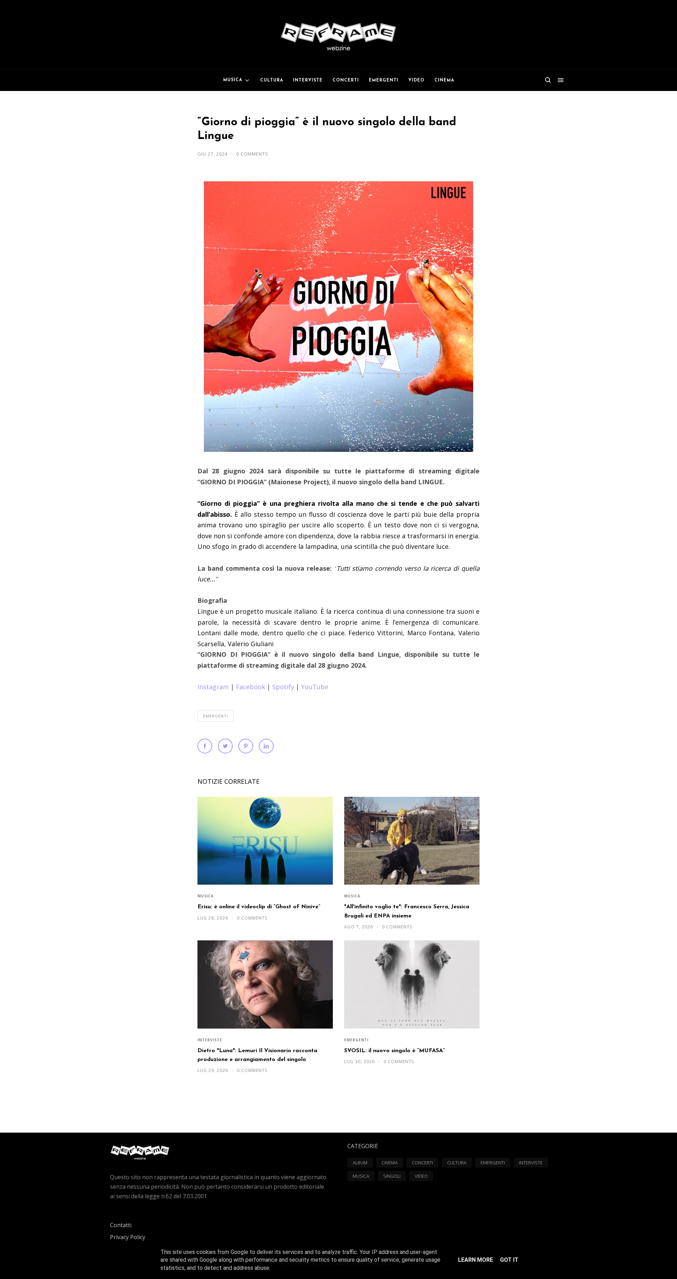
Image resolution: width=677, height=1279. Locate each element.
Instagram (213, 687)
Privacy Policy (127, 1237)
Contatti (121, 1225)
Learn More (475, 1259)
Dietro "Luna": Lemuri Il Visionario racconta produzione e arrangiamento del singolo (257, 1055)
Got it (509, 1259)
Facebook (250, 687)
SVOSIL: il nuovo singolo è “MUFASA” (394, 1051)
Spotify (283, 687)
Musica (205, 895)
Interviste (209, 1039)
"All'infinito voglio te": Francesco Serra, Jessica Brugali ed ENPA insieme (406, 911)
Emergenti (215, 716)
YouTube (314, 687)
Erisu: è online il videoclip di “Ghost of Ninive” (258, 907)
